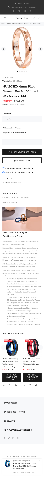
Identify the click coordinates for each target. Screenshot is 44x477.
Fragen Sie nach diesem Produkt (14, 133)
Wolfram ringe (16, 182)
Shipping (5, 104)
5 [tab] (24, 71)
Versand (18, 128)
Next (40, 49)
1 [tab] (17, 71)
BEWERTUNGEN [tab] (9, 202)
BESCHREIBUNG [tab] (9, 193)
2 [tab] (19, 71)
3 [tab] (21, 71)
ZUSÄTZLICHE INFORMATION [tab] (15, 198)
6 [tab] (26, 71)
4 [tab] (22, 71)
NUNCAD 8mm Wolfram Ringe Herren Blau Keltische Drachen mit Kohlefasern (24, 466)
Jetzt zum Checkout (22, 161)
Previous (3, 49)
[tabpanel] (22, 47)
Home (3, 24)
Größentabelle (7, 128)
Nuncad (13, 179)
